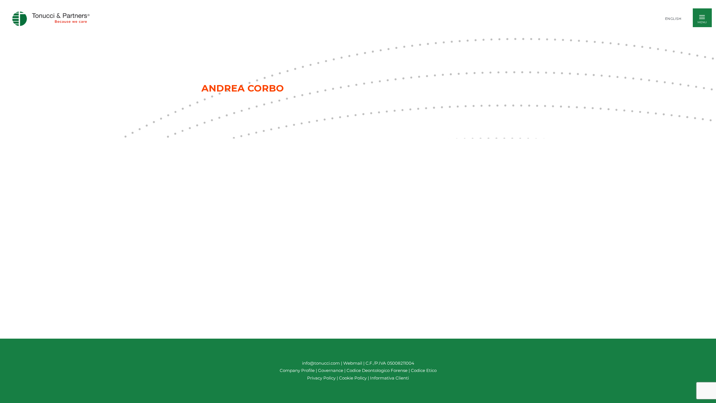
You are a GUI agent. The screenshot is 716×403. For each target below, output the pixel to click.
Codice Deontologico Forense (378, 370)
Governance (331, 370)
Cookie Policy (353, 378)
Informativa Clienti (389, 378)
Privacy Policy (321, 378)
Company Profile (297, 370)
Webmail (352, 363)
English (673, 18)
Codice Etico (424, 370)
